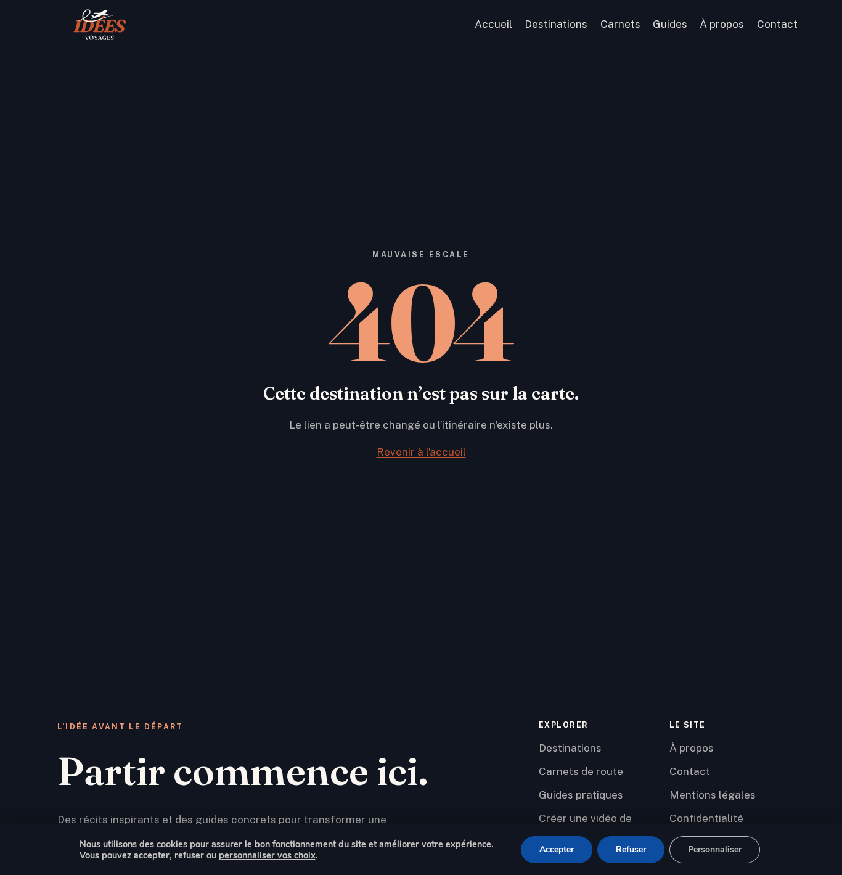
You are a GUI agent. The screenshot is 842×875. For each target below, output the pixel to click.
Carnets (620, 24)
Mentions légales (712, 795)
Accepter (556, 849)
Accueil (493, 24)
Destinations (556, 24)
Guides (670, 24)
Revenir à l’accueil (421, 452)
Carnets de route (581, 771)
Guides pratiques (581, 795)
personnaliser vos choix (267, 855)
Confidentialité (706, 818)
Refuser (631, 849)
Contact (777, 24)
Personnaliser (715, 849)
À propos (722, 24)
